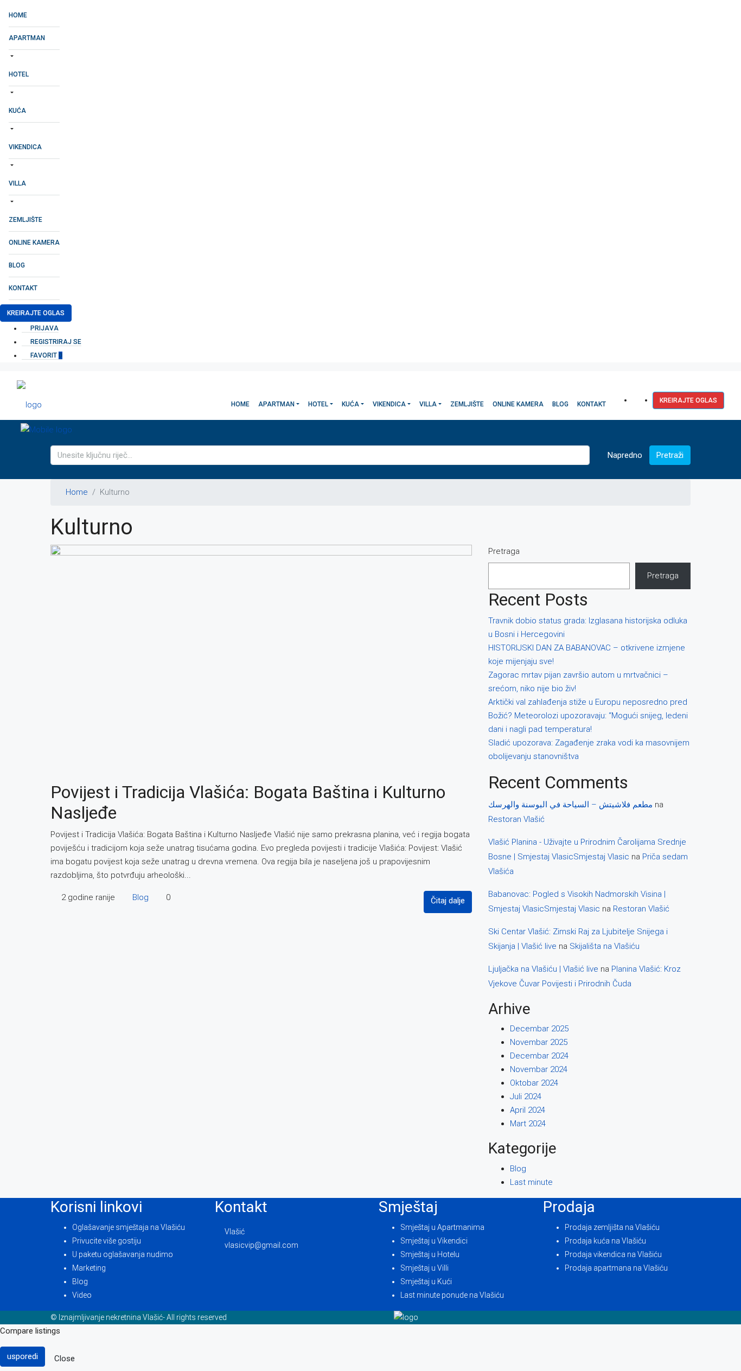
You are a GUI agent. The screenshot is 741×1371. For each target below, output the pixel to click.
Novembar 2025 (538, 1042)
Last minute (531, 1182)
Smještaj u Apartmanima (442, 1227)
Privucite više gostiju (106, 1240)
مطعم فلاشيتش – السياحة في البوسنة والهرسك (570, 804)
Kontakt (23, 288)
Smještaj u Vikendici (434, 1240)
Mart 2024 (528, 1123)
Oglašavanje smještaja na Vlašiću (128, 1227)
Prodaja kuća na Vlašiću (605, 1240)
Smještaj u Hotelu (429, 1254)
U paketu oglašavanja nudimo (122, 1254)
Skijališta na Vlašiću (605, 946)
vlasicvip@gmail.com (261, 1245)
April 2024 (527, 1110)
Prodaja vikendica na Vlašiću (613, 1254)
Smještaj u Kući (426, 1281)
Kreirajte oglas (36, 313)
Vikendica (25, 147)
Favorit (45, 355)
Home (18, 15)
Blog (17, 265)
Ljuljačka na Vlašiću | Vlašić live (543, 969)
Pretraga (504, 551)
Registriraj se (55, 342)
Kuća (17, 110)
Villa (17, 183)
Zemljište (25, 220)
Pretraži (669, 455)
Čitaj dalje (448, 901)
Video (82, 1295)
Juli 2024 (525, 1096)
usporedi (22, 1356)
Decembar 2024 (539, 1056)
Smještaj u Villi (424, 1268)
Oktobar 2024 (534, 1083)
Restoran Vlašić (516, 819)
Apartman (27, 38)
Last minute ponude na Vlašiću (452, 1295)
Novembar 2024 (538, 1069)
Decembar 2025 (539, 1029)
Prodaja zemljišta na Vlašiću (612, 1227)
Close (64, 1358)
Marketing (89, 1268)
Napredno (623, 455)
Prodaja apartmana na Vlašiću (616, 1268)
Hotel (19, 74)
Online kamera (34, 242)
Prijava (44, 328)
